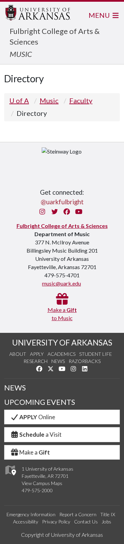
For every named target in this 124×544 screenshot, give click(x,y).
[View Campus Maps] (10, 477)
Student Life (95, 354)
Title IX (107, 514)
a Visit (40, 434)
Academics (61, 354)
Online (37, 417)
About (17, 354)
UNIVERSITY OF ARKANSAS (62, 342)
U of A (19, 100)
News (58, 361)
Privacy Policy (56, 521)
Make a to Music (62, 313)
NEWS (15, 387)
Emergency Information (31, 514)
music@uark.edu (61, 283)
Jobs (106, 521)
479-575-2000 (37, 490)
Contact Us (86, 521)
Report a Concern (77, 514)
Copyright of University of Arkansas (62, 534)
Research (35, 361)
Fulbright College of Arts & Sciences (62, 225)
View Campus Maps (42, 483)
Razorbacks (85, 361)
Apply (37, 354)
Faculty (80, 100)
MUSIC (21, 54)
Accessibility (25, 521)
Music (49, 100)
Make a (34, 452)
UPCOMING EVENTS (39, 402)
